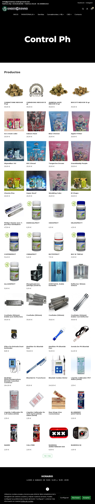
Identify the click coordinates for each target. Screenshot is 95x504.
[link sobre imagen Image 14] (59, 90)
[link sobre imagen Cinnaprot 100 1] (36, 242)
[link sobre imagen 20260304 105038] (59, 121)
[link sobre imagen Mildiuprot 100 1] (81, 210)
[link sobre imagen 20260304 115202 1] (81, 151)
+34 (38, 4)
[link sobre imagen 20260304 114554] (59, 151)
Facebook (81, 3)
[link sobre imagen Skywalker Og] (14, 151)
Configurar (64, 498)
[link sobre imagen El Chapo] (81, 181)
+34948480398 (17, 4)
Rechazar (76, 498)
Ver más (47, 456)
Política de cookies (27, 501)
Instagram (89, 3)
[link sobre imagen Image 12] (14, 90)
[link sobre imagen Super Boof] (36, 181)
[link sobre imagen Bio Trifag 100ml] (81, 242)
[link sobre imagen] (14, 272)
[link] (15, 8)
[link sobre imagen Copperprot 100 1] (14, 242)
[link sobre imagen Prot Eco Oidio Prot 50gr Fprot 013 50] (59, 210)
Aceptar (86, 498)
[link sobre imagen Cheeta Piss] (14, 181)
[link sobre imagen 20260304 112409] (81, 121)
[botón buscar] (83, 9)
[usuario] (87, 9)
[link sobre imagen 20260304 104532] (36, 121)
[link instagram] (47, 489)
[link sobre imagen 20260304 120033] (59, 181)
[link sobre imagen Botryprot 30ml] (59, 242)
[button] (28, 14)
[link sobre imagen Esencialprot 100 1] (36, 210)
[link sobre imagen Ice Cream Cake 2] (14, 121)
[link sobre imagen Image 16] (81, 90)
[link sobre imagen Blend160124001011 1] (36, 90)
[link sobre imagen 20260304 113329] (36, 151)
